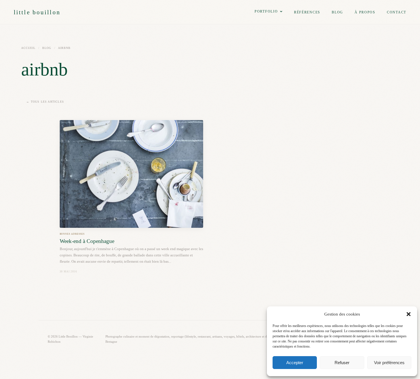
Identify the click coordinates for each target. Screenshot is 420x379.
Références (307, 12)
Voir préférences (389, 362)
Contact (396, 12)
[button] (408, 314)
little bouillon (37, 12)
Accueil (28, 47)
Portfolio (266, 11)
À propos (365, 12)
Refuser (342, 362)
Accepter (294, 362)
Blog (337, 12)
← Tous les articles (45, 101)
